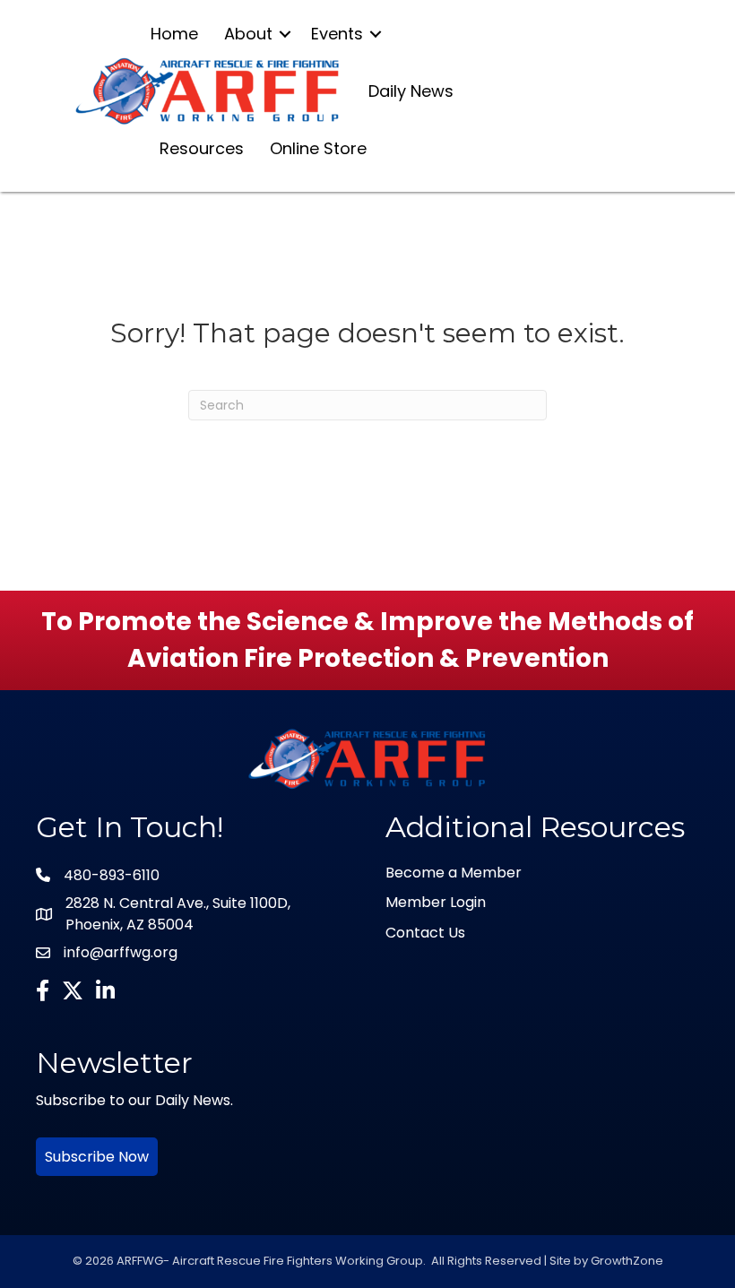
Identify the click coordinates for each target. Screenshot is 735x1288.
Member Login (435, 902)
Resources (202, 148)
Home (174, 33)
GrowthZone (627, 1260)
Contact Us (425, 932)
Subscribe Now (97, 1156)
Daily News (411, 91)
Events (337, 33)
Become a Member (453, 872)
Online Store (318, 148)
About (248, 33)
